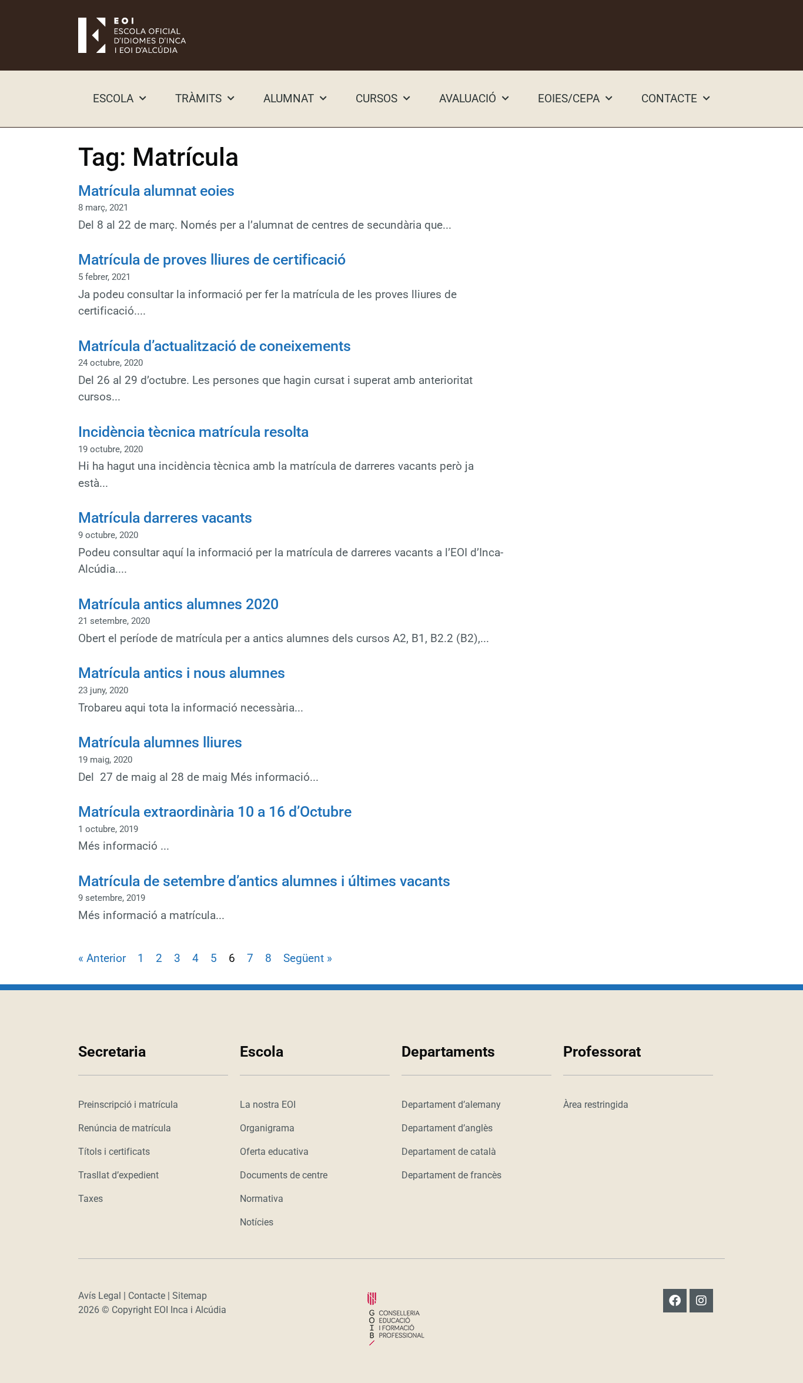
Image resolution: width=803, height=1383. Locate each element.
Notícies (256, 1222)
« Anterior (102, 958)
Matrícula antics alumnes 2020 (178, 604)
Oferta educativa (274, 1151)
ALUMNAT (288, 98)
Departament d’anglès (447, 1128)
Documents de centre (283, 1175)
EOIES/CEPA (569, 98)
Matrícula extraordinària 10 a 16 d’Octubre (215, 811)
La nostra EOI (268, 1104)
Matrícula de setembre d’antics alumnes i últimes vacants (264, 881)
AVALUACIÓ (467, 98)
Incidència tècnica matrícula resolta (193, 431)
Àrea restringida (595, 1104)
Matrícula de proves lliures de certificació (212, 259)
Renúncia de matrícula (124, 1128)
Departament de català (449, 1151)
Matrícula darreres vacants (165, 517)
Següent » (307, 958)
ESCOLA (113, 98)
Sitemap (189, 1295)
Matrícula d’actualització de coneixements (214, 346)
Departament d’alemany (451, 1104)
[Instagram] (701, 1300)
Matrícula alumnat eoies (156, 190)
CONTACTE (669, 98)
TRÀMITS (198, 98)
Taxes (90, 1198)
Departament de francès (451, 1175)
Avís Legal (99, 1295)
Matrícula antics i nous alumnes (181, 673)
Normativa (261, 1198)
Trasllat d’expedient (118, 1175)
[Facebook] (675, 1300)
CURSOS (376, 98)
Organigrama (267, 1128)
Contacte (146, 1295)
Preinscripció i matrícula (128, 1104)
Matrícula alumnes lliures (160, 742)
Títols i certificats (114, 1151)
